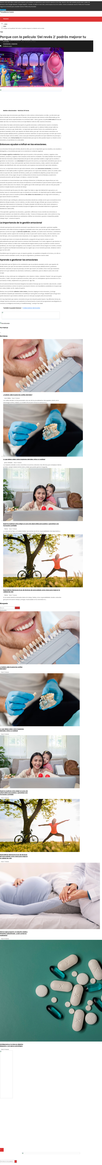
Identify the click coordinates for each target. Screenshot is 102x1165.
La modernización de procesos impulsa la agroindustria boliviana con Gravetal (24, 1106)
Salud (1, 31)
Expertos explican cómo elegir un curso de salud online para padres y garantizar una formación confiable (31, 524)
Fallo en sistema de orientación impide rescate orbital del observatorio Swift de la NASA (27, 1114)
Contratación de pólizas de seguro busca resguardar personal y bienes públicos (25, 1112)
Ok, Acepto (3, 10)
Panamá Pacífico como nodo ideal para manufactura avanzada (20, 1110)
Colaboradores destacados (31, 308)
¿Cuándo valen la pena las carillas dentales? (17, 395)
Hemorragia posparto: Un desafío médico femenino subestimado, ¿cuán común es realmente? (13, 933)
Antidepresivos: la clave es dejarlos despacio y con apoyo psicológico (11, 1045)
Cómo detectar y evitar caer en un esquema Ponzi (17, 1108)
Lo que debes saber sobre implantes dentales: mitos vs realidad (24, 459)
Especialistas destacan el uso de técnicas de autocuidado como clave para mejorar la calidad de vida (31, 591)
